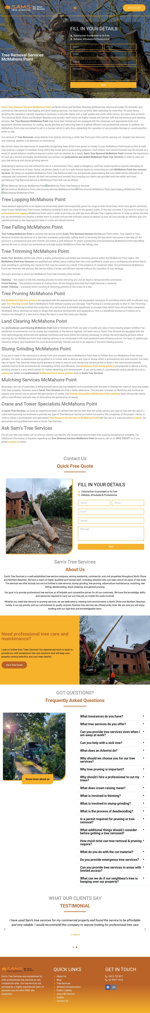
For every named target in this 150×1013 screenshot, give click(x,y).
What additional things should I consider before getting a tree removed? (108, 831)
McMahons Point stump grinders (56, 373)
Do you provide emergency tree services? (109, 859)
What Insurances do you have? (101, 716)
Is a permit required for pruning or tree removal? (107, 820)
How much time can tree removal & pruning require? (111, 842)
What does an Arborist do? (98, 750)
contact (5, 373)
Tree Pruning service (17, 303)
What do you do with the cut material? (106, 852)
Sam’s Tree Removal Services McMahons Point (26, 107)
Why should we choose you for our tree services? (107, 759)
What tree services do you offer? (103, 724)
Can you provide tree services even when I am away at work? (110, 733)
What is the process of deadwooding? (106, 811)
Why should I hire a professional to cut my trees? (109, 778)
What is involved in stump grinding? (105, 803)
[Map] (114, 987)
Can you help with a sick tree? (101, 743)
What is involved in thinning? (100, 796)
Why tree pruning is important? (102, 769)
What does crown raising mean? (103, 788)
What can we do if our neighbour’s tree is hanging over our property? (109, 880)
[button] (75, 8)
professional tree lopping (14, 213)
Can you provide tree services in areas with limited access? (110, 869)
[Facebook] (108, 987)
